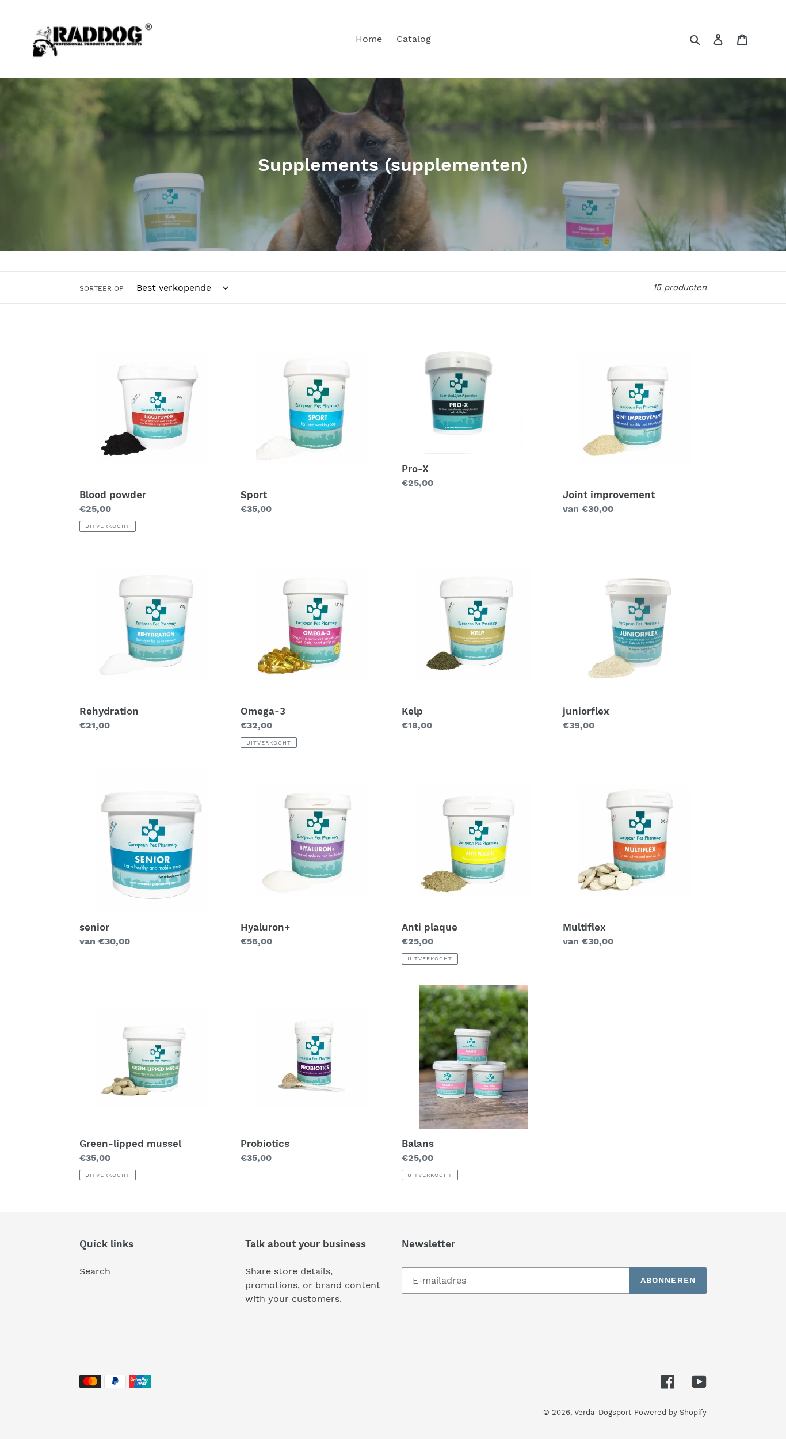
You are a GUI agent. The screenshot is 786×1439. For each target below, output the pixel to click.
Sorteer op (101, 288)
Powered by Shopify (670, 1412)
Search (94, 1271)
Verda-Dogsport (602, 1412)
